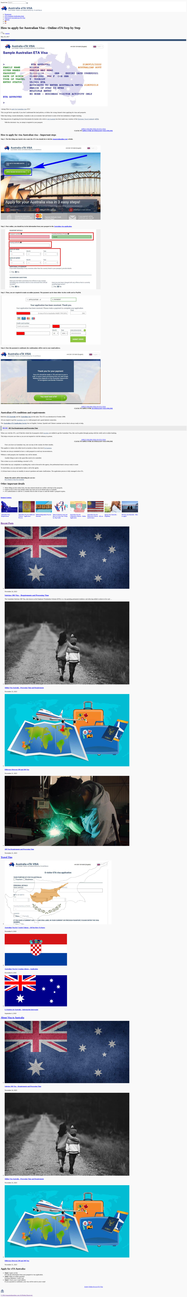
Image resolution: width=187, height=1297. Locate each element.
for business (48, 448)
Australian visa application (63, 226)
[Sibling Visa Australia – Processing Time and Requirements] (67, 684)
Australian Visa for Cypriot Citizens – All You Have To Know (25, 927)
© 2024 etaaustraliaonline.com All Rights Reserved (17, 1295)
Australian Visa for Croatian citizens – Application (21, 969)
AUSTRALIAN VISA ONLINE (102, 408)
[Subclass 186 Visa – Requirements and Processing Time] (67, 588)
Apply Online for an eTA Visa (93, 1287)
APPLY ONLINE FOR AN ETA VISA (93, 129)
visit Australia (51, 119)
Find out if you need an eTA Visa (15, 18)
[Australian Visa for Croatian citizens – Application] (36, 965)
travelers (46, 433)
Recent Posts (7, 523)
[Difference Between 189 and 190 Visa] (67, 766)
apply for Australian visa (18, 109)
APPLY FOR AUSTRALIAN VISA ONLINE (97, 131)
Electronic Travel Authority (86, 119)
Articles (7, 19)
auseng (7, 33)
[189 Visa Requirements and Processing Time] (67, 845)
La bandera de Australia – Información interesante (21, 1009)
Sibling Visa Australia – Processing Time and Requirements (24, 688)
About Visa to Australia (8, 40)
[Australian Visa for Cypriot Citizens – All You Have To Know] (58, 924)
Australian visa (26, 417)
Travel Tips (6, 857)
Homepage (8, 14)
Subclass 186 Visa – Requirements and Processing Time (27, 595)
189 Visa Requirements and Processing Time (19, 849)
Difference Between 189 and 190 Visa (17, 769)
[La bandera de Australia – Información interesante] (36, 1006)
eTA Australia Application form (14, 16)
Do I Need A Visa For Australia (14, 479)
